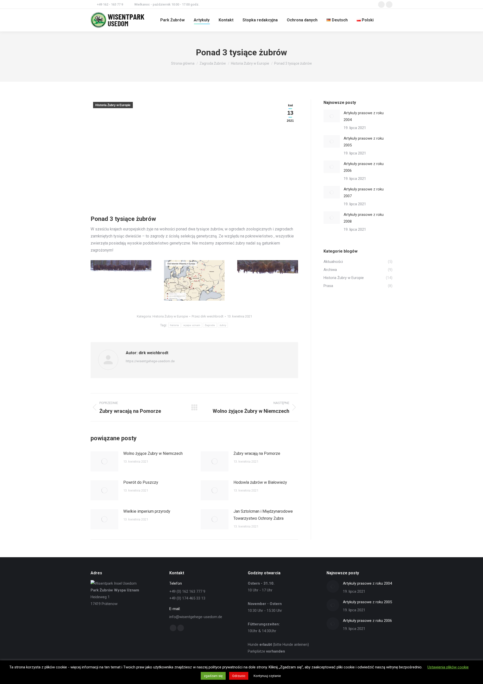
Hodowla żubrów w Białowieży (260, 482)
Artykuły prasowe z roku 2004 (364, 116)
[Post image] (104, 461)
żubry (223, 325)
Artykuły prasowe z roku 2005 (364, 141)
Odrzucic (238, 676)
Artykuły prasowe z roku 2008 (364, 218)
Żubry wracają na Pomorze (256, 453)
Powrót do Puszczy (140, 482)
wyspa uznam (191, 325)
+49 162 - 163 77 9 (110, 4)
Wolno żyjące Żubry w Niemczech (153, 453)
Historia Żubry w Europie (113, 105)
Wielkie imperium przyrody (146, 511)
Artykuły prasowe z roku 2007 (364, 192)
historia (174, 325)
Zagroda (210, 325)
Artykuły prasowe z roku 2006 (364, 167)
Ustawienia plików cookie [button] (448, 667)
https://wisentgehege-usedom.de (150, 361)
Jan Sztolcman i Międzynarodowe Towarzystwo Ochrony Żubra (263, 515)
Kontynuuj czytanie (267, 676)
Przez (207, 316)
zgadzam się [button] (213, 676)
